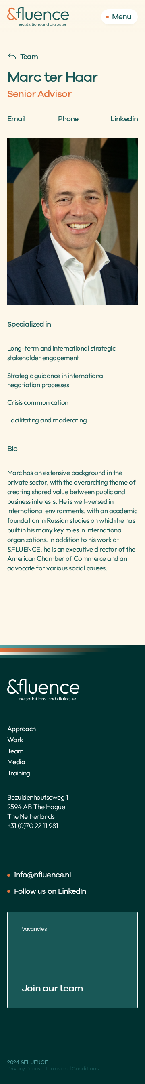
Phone (68, 119)
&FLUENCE (23, 549)
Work (15, 739)
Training (18, 773)
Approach (21, 728)
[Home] (38, 16)
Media (16, 761)
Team (15, 751)
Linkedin (124, 119)
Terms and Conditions (72, 1068)
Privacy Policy (23, 1068)
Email (16, 119)
